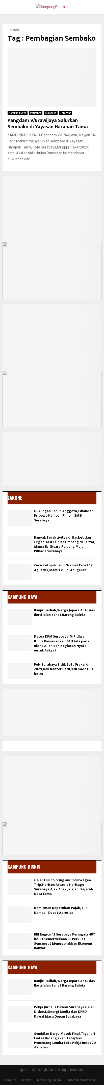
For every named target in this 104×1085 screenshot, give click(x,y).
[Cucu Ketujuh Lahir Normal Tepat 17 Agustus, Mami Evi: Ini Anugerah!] (20, 572)
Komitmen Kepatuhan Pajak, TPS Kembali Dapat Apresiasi (61, 910)
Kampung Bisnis (24, 866)
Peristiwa (35, 113)
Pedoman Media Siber (81, 1080)
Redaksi (26, 1080)
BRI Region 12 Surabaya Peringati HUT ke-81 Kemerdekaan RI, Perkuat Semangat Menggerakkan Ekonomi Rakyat (64, 941)
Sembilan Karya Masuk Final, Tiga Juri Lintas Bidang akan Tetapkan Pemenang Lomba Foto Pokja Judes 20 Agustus (65, 1040)
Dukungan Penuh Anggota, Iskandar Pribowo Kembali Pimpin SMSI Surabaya (63, 515)
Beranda (10, 1080)
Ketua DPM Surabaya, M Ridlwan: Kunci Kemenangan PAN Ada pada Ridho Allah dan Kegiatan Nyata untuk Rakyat (61, 643)
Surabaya (50, 113)
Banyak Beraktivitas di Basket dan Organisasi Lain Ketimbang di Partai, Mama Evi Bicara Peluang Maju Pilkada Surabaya (64, 544)
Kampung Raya (17, 113)
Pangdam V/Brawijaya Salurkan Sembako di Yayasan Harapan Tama (48, 123)
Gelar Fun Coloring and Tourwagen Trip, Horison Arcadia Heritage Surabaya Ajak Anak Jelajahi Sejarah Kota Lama (63, 887)
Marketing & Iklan (49, 1080)
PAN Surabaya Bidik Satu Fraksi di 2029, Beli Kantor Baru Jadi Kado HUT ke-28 (64, 669)
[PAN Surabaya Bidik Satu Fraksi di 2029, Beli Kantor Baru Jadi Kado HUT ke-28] (20, 671)
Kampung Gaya (22, 967)
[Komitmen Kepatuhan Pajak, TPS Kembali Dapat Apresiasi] (20, 914)
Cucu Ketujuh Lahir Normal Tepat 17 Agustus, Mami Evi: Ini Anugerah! (63, 567)
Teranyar (65, 113)
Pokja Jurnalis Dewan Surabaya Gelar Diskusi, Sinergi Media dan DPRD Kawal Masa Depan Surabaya (64, 1011)
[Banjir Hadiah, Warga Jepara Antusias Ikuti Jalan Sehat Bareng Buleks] (20, 617)
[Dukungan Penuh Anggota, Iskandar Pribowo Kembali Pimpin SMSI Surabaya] (20, 517)
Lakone (15, 497)
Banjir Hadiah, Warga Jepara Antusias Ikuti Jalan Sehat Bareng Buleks (64, 612)
